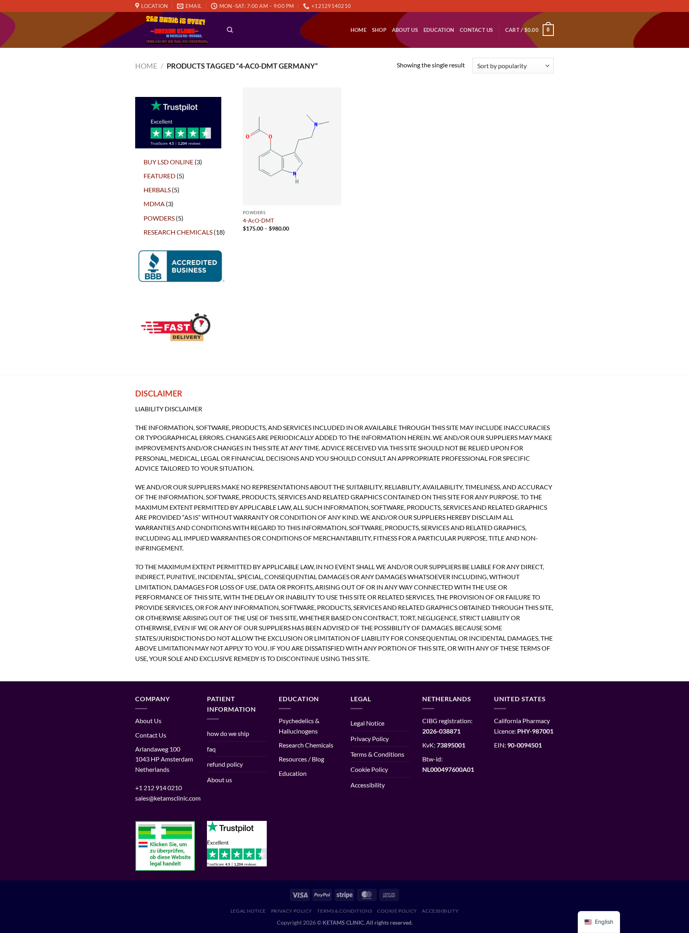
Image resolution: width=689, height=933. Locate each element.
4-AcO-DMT (258, 220)
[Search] (230, 29)
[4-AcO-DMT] (292, 146)
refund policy (225, 764)
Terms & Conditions (377, 754)
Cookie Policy (369, 769)
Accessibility (367, 785)
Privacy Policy (369, 738)
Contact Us (476, 30)
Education (438, 30)
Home (358, 30)
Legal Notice (367, 723)
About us (405, 30)
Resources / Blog (301, 759)
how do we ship (228, 733)
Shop (379, 30)
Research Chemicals (306, 745)
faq (211, 749)
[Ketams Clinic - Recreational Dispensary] (175, 30)
